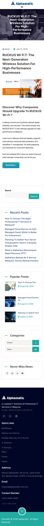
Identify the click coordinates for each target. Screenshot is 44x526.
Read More (10, 165)
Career (4, 461)
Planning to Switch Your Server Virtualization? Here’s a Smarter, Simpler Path (21, 242)
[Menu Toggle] (22, 7)
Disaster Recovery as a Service (15, 438)
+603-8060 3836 (10, 498)
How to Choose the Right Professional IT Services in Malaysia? (18, 221)
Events (21, 343)
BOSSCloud (7, 428)
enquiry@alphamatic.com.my (15, 487)
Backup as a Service (10, 433)
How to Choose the (27, 282)
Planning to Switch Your (28, 313)
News (22, 349)
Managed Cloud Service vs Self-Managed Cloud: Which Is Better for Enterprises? (21, 232)
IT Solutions (7, 443)
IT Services (6, 447)
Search (8, 190)
